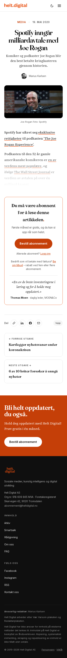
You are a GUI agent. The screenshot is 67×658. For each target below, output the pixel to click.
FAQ (6, 551)
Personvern (48, 649)
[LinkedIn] (22, 323)
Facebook (10, 570)
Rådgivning (11, 537)
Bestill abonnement (33, 243)
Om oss (9, 544)
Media (21, 22)
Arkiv (7, 522)
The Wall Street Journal (32, 172)
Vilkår (59, 649)
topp (58, 323)
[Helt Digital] (15, 6)
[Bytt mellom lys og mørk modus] (51, 5)
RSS (6, 584)
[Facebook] (30, 323)
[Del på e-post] (38, 323)
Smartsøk (10, 530)
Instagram (10, 577)
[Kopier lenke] (14, 323)
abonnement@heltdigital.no (21, 505)
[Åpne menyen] (59, 5)
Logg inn (45, 253)
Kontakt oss (11, 592)
